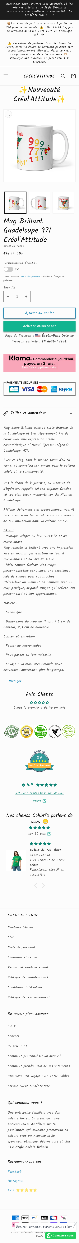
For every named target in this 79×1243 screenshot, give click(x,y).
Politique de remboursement (29, 997)
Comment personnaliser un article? (34, 1056)
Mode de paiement (21, 947)
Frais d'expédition (30, 276)
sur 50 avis (37, 834)
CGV (11, 937)
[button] (6, 76)
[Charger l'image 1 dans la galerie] (15, 203)
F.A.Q (12, 1026)
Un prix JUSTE (18, 1046)
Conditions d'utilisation (25, 987)
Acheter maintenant (39, 326)
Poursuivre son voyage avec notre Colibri (38, 1076)
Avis (11, 1190)
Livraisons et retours (23, 957)
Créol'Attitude (26, 1232)
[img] (39, 828)
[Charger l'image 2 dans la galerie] (39, 203)
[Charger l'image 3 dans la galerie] (63, 203)
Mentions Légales (21, 927)
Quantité (9, 288)
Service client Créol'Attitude (29, 1086)
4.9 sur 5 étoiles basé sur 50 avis (39, 793)
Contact (14, 1036)
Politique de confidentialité (28, 977)
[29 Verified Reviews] (39, 779)
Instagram (15, 1181)
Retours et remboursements (29, 967)
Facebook (14, 1172)
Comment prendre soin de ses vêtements (39, 1066)
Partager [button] (15, 681)
